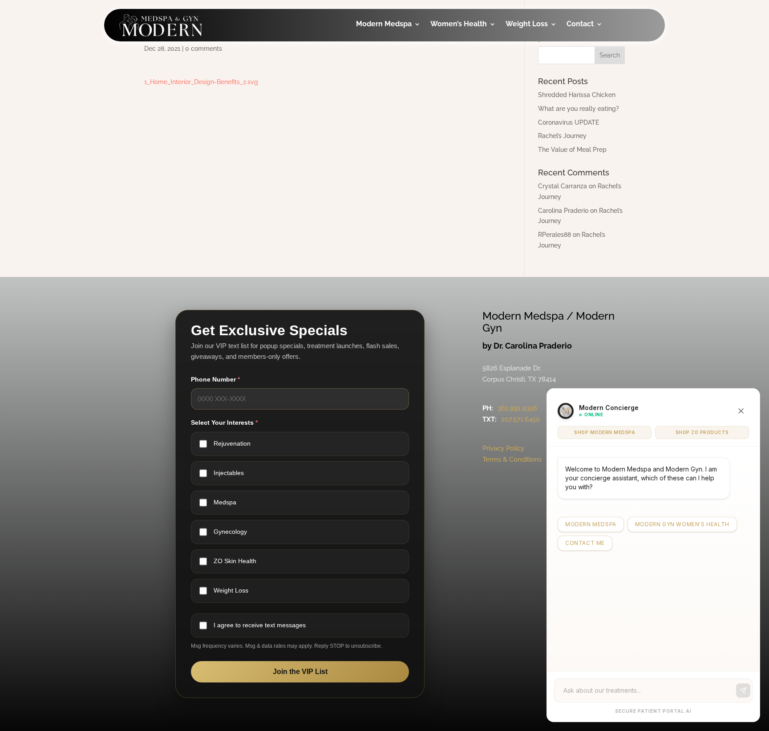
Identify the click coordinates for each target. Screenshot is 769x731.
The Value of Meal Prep (572, 149)
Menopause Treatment (463, 144)
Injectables (388, 49)
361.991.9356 (517, 408)
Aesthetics (387, 67)
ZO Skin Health (235, 560)
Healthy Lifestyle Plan (547, 55)
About (589, 49)
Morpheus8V (465, 120)
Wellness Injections (386, 91)
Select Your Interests (224, 422)
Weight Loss (527, 24)
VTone (454, 85)
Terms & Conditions (512, 459)
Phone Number (215, 379)
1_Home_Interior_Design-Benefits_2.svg (201, 81)
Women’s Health (458, 24)
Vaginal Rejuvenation (466, 174)
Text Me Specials (608, 127)
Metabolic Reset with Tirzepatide (546, 85)
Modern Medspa (384, 24)
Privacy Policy (503, 448)
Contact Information (599, 73)
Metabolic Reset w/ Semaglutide (546, 116)
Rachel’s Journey (562, 135)
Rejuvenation (232, 443)
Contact (580, 24)
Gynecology (464, 49)
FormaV (456, 102)
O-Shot (455, 67)
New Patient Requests (600, 103)
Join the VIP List (300, 671)
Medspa (225, 502)
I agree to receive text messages (260, 625)
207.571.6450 (520, 419)
